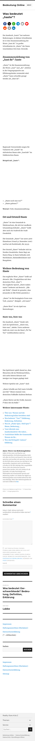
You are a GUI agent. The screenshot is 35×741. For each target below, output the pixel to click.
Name (5, 563)
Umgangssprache (13, 491)
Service (5, 725)
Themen (6, 720)
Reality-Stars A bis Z (10, 715)
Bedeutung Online (14, 5)
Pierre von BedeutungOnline (12, 489)
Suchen (5, 646)
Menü (29, 5)
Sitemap (6, 674)
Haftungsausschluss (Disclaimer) (15, 628)
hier (17, 481)
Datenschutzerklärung (13, 558)
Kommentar (8, 519)
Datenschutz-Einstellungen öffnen (13, 737)
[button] (5, 23)
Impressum (7, 624)
